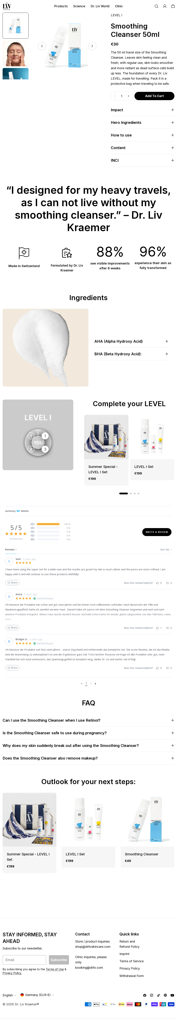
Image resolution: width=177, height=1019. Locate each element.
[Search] (156, 6)
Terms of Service (131, 961)
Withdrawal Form (131, 976)
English (8, 995)
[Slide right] (92, 46)
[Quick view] (123, 422)
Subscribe (59, 960)
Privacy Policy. (12, 973)
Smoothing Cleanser (142, 854)
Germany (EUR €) (38, 995)
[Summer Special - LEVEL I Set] (106, 437)
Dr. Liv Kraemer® (27, 1004)
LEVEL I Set (143, 466)
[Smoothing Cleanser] (147, 820)
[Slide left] (42, 46)
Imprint (124, 954)
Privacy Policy (129, 968)
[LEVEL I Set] (152, 437)
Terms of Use (55, 969)
